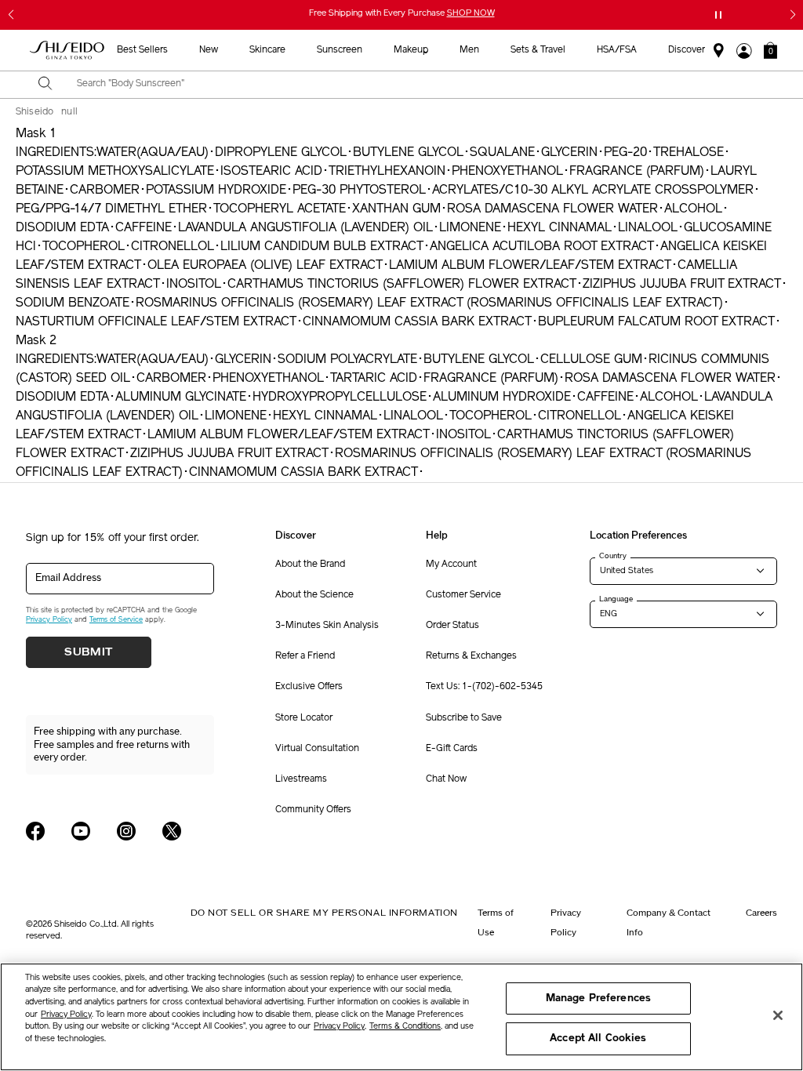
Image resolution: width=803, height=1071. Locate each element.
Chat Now (446, 779)
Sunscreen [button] (339, 50)
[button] (770, 50)
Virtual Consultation (317, 748)
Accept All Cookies (598, 1038)
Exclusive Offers (309, 687)
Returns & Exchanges (471, 656)
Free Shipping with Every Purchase (402, 13)
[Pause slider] (718, 15)
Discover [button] (686, 50)
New (208, 50)
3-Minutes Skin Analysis (327, 625)
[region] (401, 1017)
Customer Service (463, 595)
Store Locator (303, 718)
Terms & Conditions (405, 1026)
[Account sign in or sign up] (744, 51)
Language (616, 599)
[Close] (778, 1015)
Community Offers (313, 810)
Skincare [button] (267, 50)
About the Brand (310, 564)
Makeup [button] (411, 50)
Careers (761, 912)
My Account (451, 564)
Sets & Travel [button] (538, 50)
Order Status (452, 625)
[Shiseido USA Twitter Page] (171, 831)
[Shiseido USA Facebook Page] (35, 831)
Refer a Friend (305, 656)
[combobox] (415, 84)
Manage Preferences (598, 998)
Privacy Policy (49, 619)
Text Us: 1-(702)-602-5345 (484, 687)
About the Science (314, 595)
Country (613, 556)
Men (469, 50)
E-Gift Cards (452, 748)
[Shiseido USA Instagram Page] (126, 831)
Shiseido (34, 112)
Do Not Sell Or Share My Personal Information (324, 912)
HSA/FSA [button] (617, 50)
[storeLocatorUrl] (719, 51)
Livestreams (301, 779)
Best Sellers (142, 50)
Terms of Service (116, 619)
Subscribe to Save (464, 718)
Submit (88, 652)
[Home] (67, 50)
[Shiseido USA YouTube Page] (80, 831)
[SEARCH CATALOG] (45, 84)
